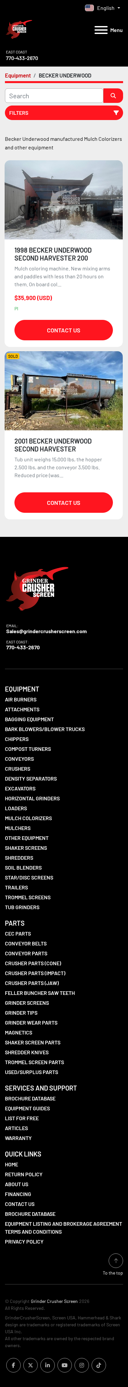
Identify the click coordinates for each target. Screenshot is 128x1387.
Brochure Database (30, 1098)
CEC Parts (18, 933)
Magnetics (18, 1032)
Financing (18, 1194)
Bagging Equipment (29, 719)
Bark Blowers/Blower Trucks (45, 729)
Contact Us (63, 330)
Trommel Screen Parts (34, 1062)
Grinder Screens (27, 1003)
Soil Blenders (23, 867)
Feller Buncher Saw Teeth (40, 993)
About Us (16, 1184)
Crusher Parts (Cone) (33, 963)
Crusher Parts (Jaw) (32, 983)
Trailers (16, 887)
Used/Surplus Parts (31, 1072)
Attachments (22, 709)
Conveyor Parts (26, 953)
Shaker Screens (26, 848)
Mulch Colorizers (28, 818)
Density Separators (31, 778)
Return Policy (24, 1174)
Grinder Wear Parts (31, 1022)
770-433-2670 (22, 58)
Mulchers (18, 828)
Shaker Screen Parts (32, 1042)
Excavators (20, 788)
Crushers (17, 768)
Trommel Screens (28, 897)
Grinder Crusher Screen (54, 1301)
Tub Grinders (22, 907)
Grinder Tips (21, 1012)
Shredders (19, 857)
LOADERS (16, 808)
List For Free (22, 1118)
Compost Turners (28, 749)
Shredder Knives (27, 1052)
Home (11, 1164)
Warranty (18, 1138)
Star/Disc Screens (29, 877)
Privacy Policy (24, 1241)
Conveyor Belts (26, 943)
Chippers (17, 739)
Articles (16, 1128)
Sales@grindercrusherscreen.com (46, 631)
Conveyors (19, 758)
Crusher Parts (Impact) (35, 973)
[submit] (113, 95)
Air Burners (20, 699)
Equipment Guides (27, 1108)
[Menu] (101, 30)
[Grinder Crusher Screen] (37, 587)
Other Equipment (27, 838)
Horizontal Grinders (32, 798)
